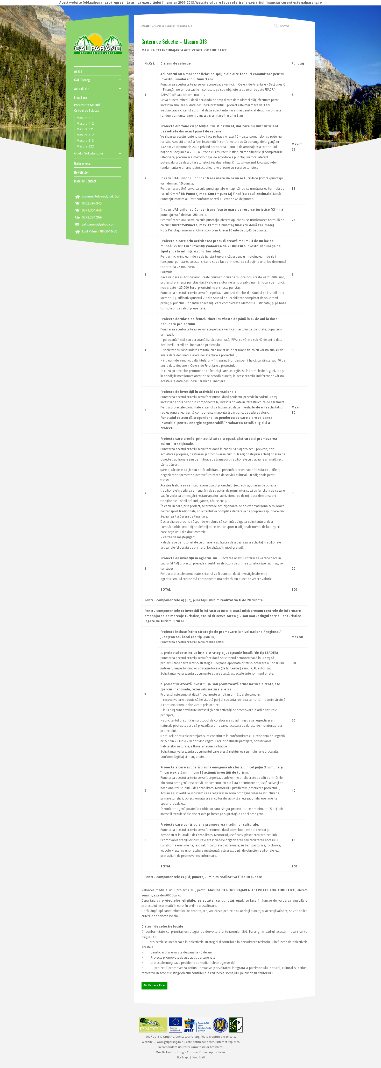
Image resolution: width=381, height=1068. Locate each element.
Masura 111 (85, 117)
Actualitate (81, 88)
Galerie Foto (82, 163)
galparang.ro (311, 2)
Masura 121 (85, 129)
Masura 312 (85, 135)
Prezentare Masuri (87, 105)
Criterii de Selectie (86, 110)
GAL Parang (82, 80)
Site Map (182, 1057)
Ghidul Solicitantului (88, 153)
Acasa (78, 71)
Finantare (80, 97)
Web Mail (199, 1057)
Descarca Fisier (157, 985)
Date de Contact (85, 181)
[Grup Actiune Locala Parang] (98, 53)
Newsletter (81, 172)
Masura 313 (85, 140)
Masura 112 (85, 123)
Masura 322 (85, 146)
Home (145, 25)
